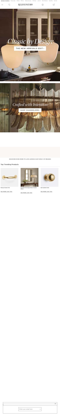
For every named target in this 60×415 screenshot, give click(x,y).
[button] (9, 5)
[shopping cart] (54, 5)
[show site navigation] (2, 5)
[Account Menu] (42, 5)
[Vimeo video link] (30, 45)
